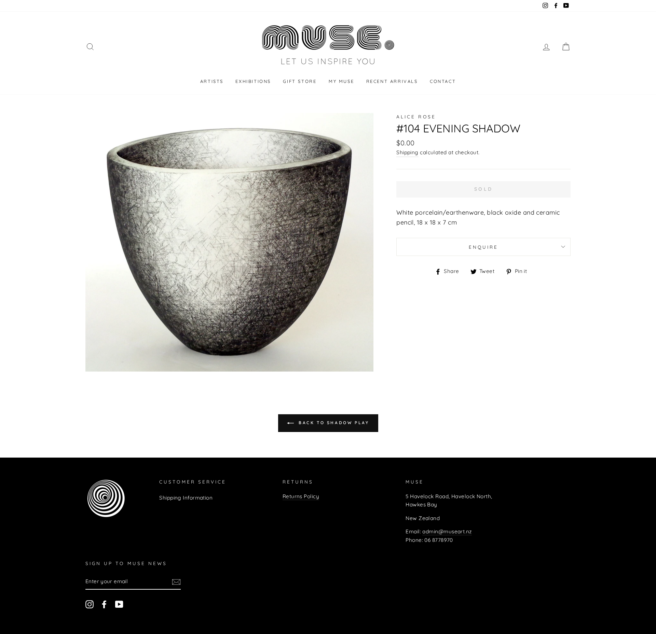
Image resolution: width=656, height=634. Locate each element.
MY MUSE (341, 81)
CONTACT (443, 81)
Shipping (407, 152)
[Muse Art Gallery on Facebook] (104, 604)
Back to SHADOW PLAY (333, 422)
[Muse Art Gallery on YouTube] (119, 604)
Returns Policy (301, 496)
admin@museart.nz (447, 531)
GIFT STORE (299, 81)
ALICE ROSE (416, 116)
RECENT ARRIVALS (392, 81)
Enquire (483, 247)
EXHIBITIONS (253, 81)
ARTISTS (211, 81)
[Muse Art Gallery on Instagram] (89, 604)
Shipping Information (186, 497)
